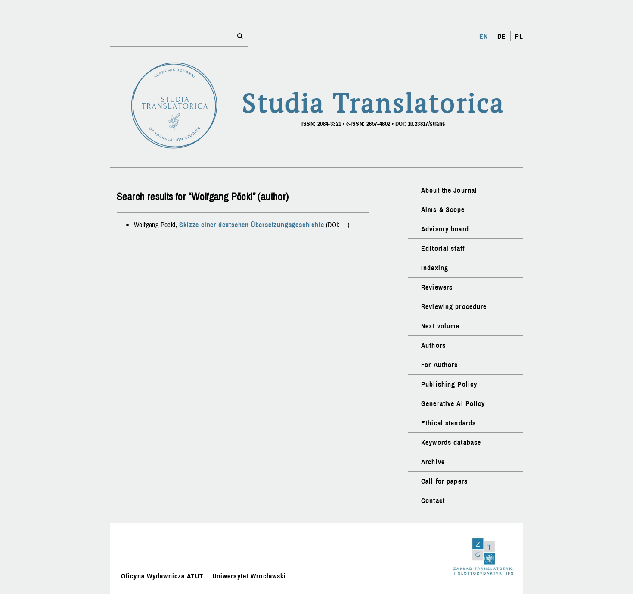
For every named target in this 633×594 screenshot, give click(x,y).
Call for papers (444, 481)
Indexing (434, 267)
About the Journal (449, 190)
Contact (433, 500)
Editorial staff (443, 248)
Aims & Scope (443, 209)
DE (501, 36)
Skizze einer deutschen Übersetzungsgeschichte (251, 224)
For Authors (439, 364)
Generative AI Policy (453, 403)
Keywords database (451, 442)
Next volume (440, 326)
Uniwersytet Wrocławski (249, 576)
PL (519, 36)
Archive (433, 461)
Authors (433, 345)
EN (483, 36)
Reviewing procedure (454, 306)
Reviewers (437, 287)
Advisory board (445, 229)
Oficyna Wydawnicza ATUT (162, 576)
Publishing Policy (449, 384)
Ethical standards (448, 423)
